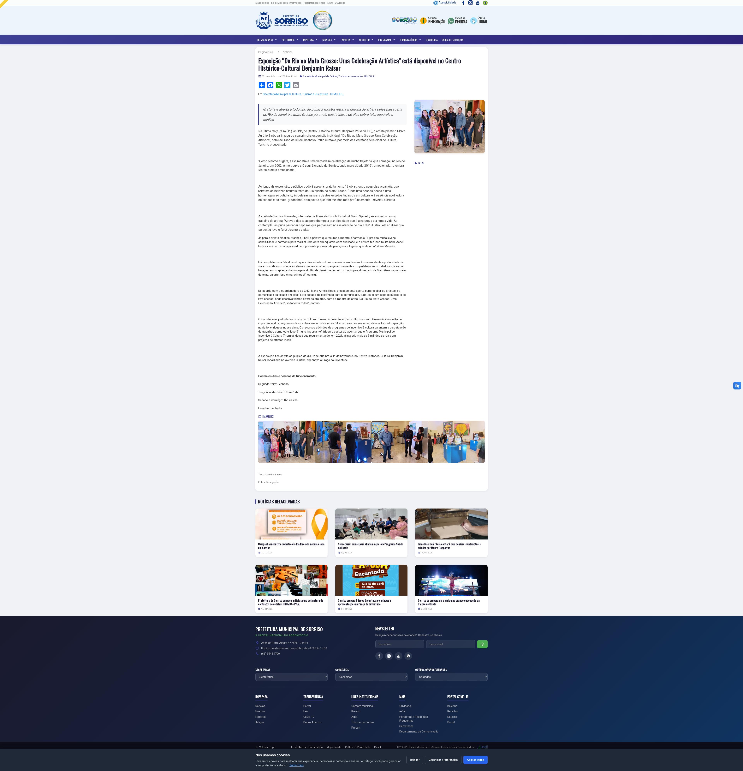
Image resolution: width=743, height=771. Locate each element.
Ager (354, 716)
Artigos (259, 722)
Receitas (452, 711)
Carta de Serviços (452, 40)
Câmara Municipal (362, 706)
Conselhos (342, 670)
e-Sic (402, 711)
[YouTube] (398, 656)
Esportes (260, 716)
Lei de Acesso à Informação (307, 747)
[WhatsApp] (408, 656)
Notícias (288, 52)
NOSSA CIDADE (265, 40)
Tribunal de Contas (362, 722)
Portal (307, 706)
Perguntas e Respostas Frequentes (413, 718)
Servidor (364, 40)
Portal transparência (314, 3)
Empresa (345, 40)
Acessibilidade (447, 2)
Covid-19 (308, 716)
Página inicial (266, 52)
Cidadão (327, 40)
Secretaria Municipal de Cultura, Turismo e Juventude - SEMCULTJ (339, 76)
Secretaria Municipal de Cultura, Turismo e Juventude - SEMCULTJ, (303, 94)
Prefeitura (288, 40)
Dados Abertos (312, 722)
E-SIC (330, 3)
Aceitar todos (475, 759)
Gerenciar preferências (443, 759)
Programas (384, 40)
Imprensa (308, 40)
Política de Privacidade (357, 747)
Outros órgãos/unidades (431, 670)
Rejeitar (414, 759)
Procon (355, 727)
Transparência (408, 40)
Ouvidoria (340, 3)
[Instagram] (389, 656)
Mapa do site (262, 3)
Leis (305, 711)
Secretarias (262, 670)
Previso (355, 711)
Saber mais (296, 765)
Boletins (452, 706)
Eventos (260, 711)
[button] (322, 20)
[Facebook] (379, 656)
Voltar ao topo (267, 747)
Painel (377, 747)
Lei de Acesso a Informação (286, 3)
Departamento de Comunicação (418, 731)
